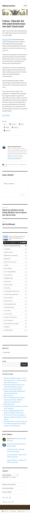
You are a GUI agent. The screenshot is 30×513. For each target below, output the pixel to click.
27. (8, 330)
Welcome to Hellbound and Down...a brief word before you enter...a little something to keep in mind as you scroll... (15, 380)
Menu (25, 5)
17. (8, 297)
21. (7, 310)
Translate (13, 477)
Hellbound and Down (8, 5)
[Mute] (20, 242)
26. (6, 327)
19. (9, 304)
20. (8, 307)
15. (11, 291)
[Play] (5, 242)
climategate (21, 164)
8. (7, 268)
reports (5, 39)
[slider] (24, 242)
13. (8, 284)
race (26, 164)
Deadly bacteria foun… (13, 449)
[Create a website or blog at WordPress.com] (12, 502)
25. (11, 323)
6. (10, 262)
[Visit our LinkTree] (10, 497)
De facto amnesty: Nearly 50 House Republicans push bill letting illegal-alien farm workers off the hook (14, 391)
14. (6, 288)
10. (7, 275)
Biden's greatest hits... (10, 404)
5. (6, 258)
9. (9, 271)
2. (6, 249)
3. (7, 252)
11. (8, 278)
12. (7, 281)
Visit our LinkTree (7, 492)
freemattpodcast (11, 444)
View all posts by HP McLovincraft (15, 158)
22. (7, 314)
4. (10, 255)
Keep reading (5, 115)
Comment (22, 194)
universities (4, 166)
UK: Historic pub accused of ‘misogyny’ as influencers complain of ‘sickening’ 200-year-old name (15, 417)
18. (7, 301)
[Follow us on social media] (3, 497)
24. (8, 320)
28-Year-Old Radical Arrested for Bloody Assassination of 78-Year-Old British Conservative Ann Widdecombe (14, 400)
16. (10, 294)
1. (12, 245)
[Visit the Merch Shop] (7, 497)
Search (4, 361)
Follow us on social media (9, 484)
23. (10, 317)
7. (5, 265)
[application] (15, 242)
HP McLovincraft (8, 164)
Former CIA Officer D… (13, 455)
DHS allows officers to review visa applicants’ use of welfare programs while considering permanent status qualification (15, 424)
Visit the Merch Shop (7, 488)
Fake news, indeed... (9, 395)
